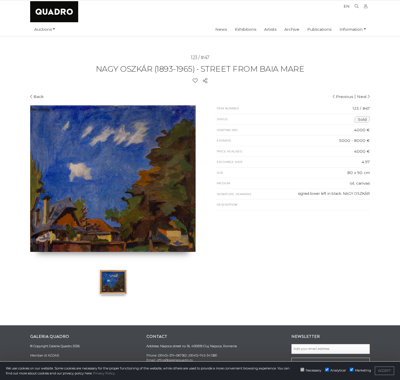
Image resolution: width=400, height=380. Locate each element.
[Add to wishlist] (195, 81)
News (221, 29)
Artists (270, 29)
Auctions (43, 29)
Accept (384, 371)
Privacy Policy (104, 373)
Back (38, 96)
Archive (291, 29)
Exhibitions (245, 29)
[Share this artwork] (205, 81)
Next (362, 96)
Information (351, 29)
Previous (344, 96)
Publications (319, 29)
